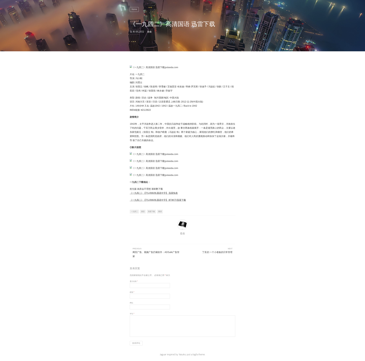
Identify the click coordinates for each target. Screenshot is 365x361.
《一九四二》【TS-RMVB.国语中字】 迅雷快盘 (154, 193)
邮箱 (132, 292)
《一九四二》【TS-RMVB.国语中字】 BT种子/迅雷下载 (158, 200)
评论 (132, 314)
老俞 (149, 32)
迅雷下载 (151, 211)
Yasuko (182, 354)
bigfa (195, 354)
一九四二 (134, 211)
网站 (131, 303)
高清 (160, 211)
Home (134, 9)
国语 (143, 211)
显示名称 (134, 281)
